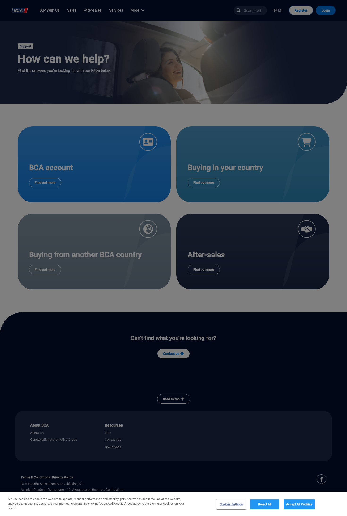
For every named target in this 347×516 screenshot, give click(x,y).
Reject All (264, 504)
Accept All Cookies (299, 504)
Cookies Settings (231, 504)
